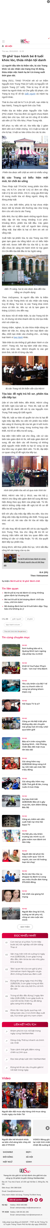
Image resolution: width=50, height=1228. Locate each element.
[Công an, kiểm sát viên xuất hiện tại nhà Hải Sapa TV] (11, 821)
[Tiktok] (41, 1200)
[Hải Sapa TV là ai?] (11, 705)
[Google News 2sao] (15, 633)
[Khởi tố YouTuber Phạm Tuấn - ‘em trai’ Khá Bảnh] (11, 668)
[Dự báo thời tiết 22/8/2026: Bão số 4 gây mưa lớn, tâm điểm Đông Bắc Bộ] (11, 801)
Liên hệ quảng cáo (18, 1200)
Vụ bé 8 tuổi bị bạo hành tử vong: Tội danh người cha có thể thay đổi (25, 562)
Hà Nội (4, 1205)
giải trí (40, 1067)
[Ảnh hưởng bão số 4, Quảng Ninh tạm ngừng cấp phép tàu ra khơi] (11, 650)
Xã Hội (8, 46)
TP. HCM (5, 1212)
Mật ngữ (7, 1162)
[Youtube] (36, 1200)
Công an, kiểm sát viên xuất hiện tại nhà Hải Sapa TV (33, 822)
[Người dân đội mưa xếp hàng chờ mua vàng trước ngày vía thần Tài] (25, 1095)
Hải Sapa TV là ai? (31, 704)
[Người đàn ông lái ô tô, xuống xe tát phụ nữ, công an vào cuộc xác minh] (11, 913)
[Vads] (48, 38)
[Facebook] (31, 1200)
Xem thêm (25, 927)
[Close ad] (48, 1)
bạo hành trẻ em (13, 625)
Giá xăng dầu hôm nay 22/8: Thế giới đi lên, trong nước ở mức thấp (35, 784)
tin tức (24, 1031)
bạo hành (18, 337)
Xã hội (29, 1157)
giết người (16, 619)
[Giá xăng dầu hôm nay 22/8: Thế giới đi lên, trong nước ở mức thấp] (11, 783)
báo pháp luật (21, 1059)
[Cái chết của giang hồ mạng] (11, 896)
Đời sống (8, 1157)
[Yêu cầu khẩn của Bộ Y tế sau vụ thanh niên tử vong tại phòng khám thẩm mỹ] (11, 685)
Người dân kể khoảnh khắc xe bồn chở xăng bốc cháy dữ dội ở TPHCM (16, 1142)
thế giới (24, 1049)
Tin (19, 556)
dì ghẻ (30, 619)
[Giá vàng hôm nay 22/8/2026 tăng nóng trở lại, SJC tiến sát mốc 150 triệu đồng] (11, 763)
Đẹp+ (28, 1152)
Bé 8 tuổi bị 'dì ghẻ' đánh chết (25, 581)
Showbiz (8, 1152)
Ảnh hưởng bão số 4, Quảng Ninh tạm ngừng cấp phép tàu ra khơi (34, 651)
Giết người (30, 94)
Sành (29, 1162)
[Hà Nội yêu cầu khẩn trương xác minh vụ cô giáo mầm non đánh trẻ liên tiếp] (11, 836)
